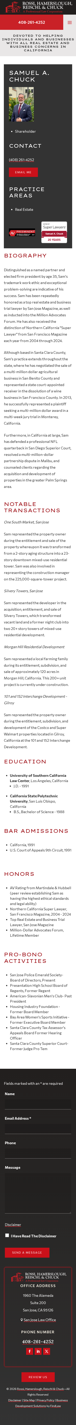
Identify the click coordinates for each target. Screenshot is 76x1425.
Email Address (18, 1118)
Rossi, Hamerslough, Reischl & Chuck (40, 1389)
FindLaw (55, 1406)
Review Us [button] (38, 1377)
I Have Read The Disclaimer (33, 1236)
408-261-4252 (31, 22)
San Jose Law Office (40, 1319)
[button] (69, 22)
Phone (10, 1143)
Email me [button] (23, 172)
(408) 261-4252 (21, 159)
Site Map (29, 1400)
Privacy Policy (45, 1400)
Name (10, 1093)
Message (12, 1167)
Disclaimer (13, 1225)
